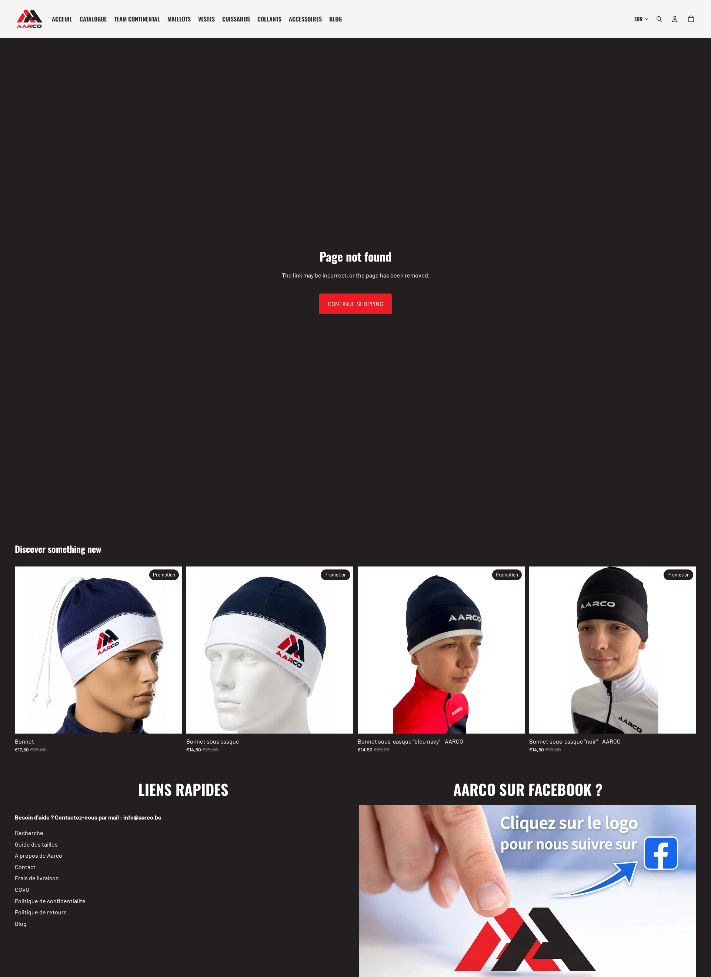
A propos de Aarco (38, 855)
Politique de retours (41, 911)
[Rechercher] (659, 19)
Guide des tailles (36, 843)
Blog (21, 923)
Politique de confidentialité (50, 900)
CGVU (22, 889)
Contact (25, 866)
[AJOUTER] (170, 722)
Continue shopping (355, 303)
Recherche (29, 832)
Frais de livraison (37, 877)
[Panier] (691, 19)
